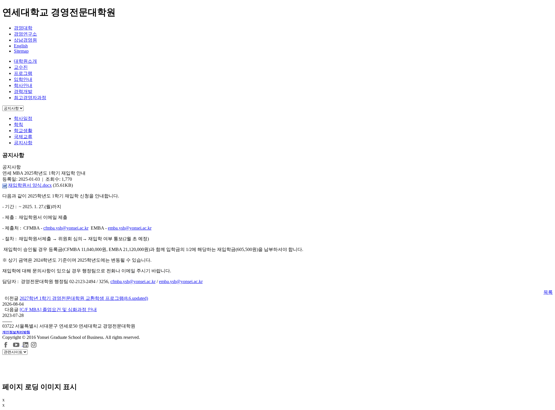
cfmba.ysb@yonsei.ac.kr (65, 228)
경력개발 (23, 91)
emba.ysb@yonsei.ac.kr (129, 228)
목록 (548, 292)
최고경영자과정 (30, 97)
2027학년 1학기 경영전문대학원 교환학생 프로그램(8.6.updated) (84, 298)
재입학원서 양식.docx (30, 185)
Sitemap (21, 51)
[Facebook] (6, 344)
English (21, 45)
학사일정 (23, 118)
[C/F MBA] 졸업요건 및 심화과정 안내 (58, 309)
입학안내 (23, 79)
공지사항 (23, 142)
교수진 (21, 67)
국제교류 (23, 136)
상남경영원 (25, 40)
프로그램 (23, 73)
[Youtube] (17, 344)
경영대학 (23, 27)
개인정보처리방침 (16, 332)
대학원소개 (25, 61)
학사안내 (23, 85)
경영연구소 (25, 34)
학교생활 (23, 130)
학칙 (18, 124)
